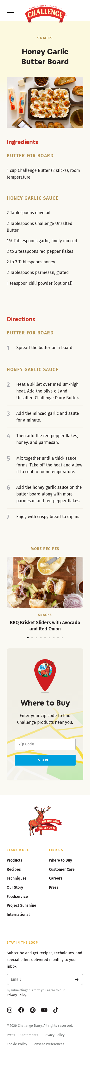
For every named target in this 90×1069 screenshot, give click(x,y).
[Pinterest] (33, 1010)
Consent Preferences (48, 1044)
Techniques (17, 878)
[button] (28, 637)
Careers (55, 878)
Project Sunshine (21, 905)
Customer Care (62, 869)
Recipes (14, 869)
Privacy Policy (16, 995)
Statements (29, 1035)
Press (11, 1035)
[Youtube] (44, 1010)
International (18, 914)
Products (14, 860)
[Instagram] (9, 1010)
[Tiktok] (56, 1010)
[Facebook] (21, 1010)
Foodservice (17, 896)
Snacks (45, 38)
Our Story (15, 887)
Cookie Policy (17, 1044)
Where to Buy (60, 860)
